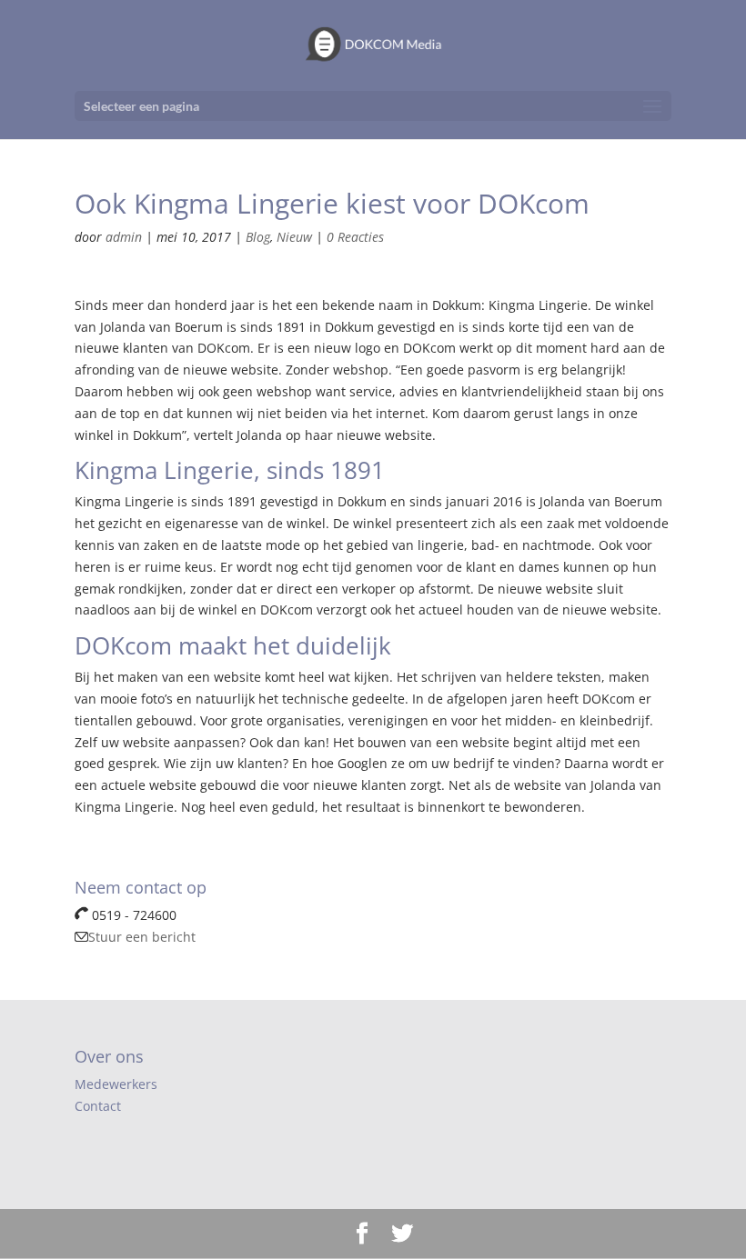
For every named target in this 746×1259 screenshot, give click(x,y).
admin (124, 236)
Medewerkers (116, 1084)
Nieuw (294, 236)
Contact (98, 1105)
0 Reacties (355, 236)
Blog (258, 236)
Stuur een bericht (142, 936)
